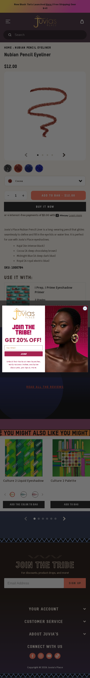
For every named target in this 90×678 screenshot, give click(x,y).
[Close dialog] (85, 308)
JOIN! (24, 354)
